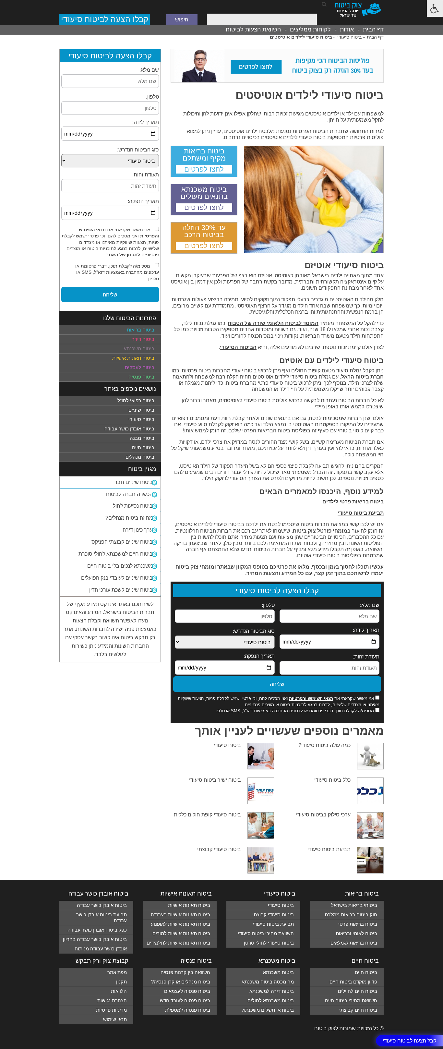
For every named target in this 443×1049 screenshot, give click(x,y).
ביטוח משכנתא (139, 348)
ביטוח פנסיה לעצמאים (187, 991)
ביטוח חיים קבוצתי (358, 1010)
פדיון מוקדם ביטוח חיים (353, 981)
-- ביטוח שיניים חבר (135, 482)
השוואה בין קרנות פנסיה (185, 972)
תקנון (121, 981)
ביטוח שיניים (141, 410)
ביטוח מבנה (142, 438)
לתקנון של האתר (123, 254)
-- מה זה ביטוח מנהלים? (131, 518)
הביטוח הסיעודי (238, 347)
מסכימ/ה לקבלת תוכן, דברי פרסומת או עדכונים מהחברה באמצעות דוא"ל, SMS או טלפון (294, 710)
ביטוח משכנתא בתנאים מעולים (204, 193)
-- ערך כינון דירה (140, 530)
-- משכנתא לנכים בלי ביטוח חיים (122, 566)
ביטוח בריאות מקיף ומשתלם (204, 155)
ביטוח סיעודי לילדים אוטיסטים (309, 95)
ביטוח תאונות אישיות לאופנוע (180, 924)
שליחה (277, 684)
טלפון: (268, 605)
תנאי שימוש (115, 1019)
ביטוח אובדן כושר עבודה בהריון (95, 939)
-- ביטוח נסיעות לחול (135, 506)
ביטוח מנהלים (140, 457)
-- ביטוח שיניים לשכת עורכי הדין (123, 590)
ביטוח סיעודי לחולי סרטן (269, 943)
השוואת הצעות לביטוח (253, 29)
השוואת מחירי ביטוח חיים (351, 1000)
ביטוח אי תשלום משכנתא (268, 1010)
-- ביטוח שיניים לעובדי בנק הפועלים (119, 578)
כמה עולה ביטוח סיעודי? (324, 745)
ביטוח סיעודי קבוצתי (219, 849)
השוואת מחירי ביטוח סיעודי (266, 933)
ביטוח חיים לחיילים (357, 991)
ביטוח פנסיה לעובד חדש (185, 1000)
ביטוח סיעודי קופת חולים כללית (207, 814)
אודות (347, 29)
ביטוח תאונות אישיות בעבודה (180, 914)
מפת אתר (117, 972)
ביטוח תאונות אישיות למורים (181, 933)
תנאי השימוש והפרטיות (311, 698)
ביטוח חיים (143, 447)
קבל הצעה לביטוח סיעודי (409, 1040)
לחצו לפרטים (204, 169)
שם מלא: (369, 605)
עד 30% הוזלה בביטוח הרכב (204, 231)
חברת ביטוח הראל (362, 377)
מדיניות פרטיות (111, 1010)
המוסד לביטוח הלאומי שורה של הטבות (273, 323)
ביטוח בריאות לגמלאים (353, 943)
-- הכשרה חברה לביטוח (131, 494)
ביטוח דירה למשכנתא (271, 991)
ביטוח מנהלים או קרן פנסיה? (180, 981)
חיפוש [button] (181, 19)
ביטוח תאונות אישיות (133, 358)
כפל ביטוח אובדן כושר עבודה (97, 930)
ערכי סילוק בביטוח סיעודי (323, 814)
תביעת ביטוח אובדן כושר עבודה (101, 917)
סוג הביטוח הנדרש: (254, 631)
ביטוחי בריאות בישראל (354, 905)
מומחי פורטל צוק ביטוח (320, 531)
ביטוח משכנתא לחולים (270, 1000)
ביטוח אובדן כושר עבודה (129, 428)
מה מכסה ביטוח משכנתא (268, 981)
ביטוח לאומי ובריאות (356, 933)
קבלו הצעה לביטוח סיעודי (105, 19)
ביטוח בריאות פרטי (357, 924)
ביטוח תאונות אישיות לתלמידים (178, 943)
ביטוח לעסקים (139, 367)
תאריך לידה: (366, 630)
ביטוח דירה (142, 339)
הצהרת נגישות (112, 1000)
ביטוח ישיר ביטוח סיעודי (215, 780)
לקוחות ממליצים (310, 29)
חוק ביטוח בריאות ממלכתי (350, 914)
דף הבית (373, 29)
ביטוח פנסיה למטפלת (187, 1010)
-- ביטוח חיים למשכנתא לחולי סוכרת (117, 554)
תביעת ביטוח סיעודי (361, 513)
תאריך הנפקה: (259, 656)
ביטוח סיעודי (349, 37)
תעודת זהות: (366, 656)
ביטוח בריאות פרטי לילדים (353, 501)
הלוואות (119, 991)
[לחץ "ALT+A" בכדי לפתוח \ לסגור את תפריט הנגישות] (435, 8)
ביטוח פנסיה (141, 377)
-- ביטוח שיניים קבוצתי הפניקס (124, 542)
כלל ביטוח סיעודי (332, 780)
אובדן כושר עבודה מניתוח (101, 948)
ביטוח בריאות (140, 329)
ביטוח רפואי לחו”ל (135, 400)
